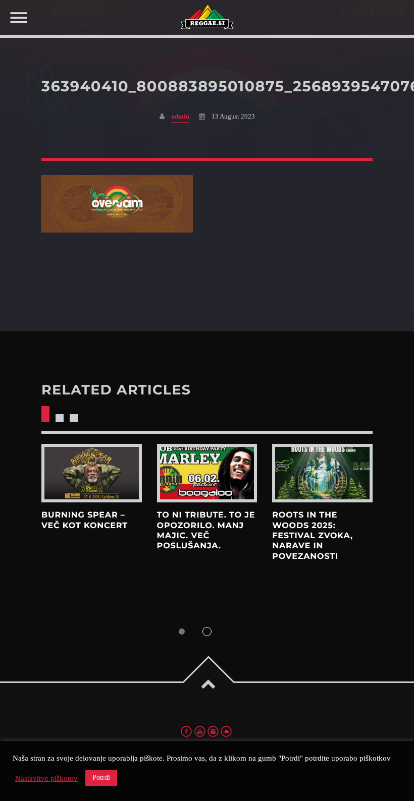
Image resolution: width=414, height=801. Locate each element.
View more (91, 473)
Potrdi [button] (101, 777)
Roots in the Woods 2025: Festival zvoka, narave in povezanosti (312, 535)
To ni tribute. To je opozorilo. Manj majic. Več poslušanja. (206, 530)
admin (180, 116)
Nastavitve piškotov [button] (46, 778)
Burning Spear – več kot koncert (84, 520)
